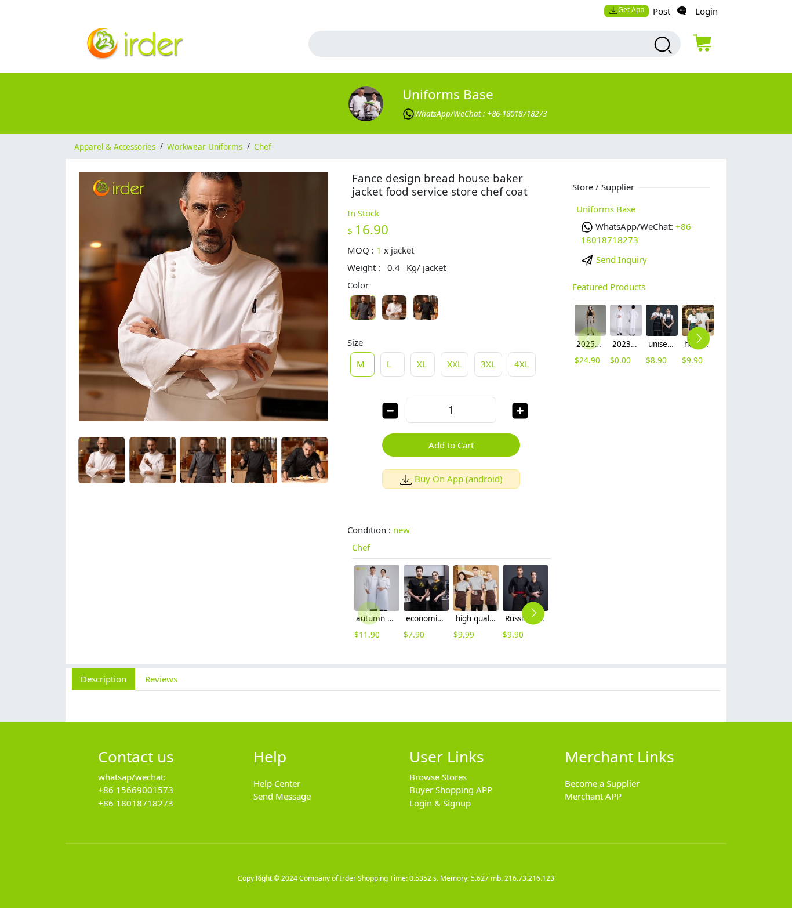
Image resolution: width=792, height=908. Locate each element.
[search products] (662, 45)
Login (706, 11)
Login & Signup (440, 803)
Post (661, 11)
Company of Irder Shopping (343, 878)
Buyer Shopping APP (450, 789)
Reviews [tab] (161, 679)
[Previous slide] (369, 613)
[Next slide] (533, 613)
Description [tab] (103, 679)
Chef (262, 146)
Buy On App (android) (459, 478)
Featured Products (608, 286)
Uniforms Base (447, 94)
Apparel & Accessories (114, 146)
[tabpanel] (396, 699)
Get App (631, 10)
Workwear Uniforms (204, 146)
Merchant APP (593, 796)
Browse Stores (438, 777)
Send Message (282, 796)
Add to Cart (451, 445)
